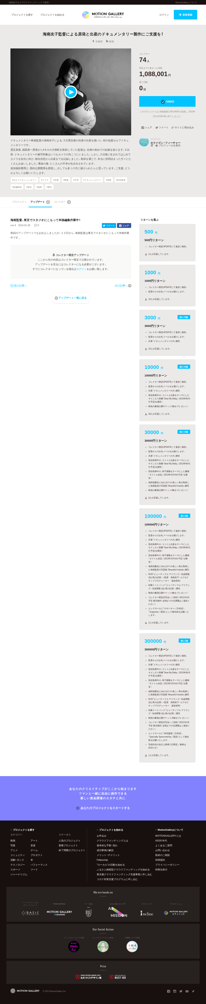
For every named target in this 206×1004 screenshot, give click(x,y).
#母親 (108, 179)
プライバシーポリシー (167, 864)
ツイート (164, 127)
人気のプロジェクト (69, 840)
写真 (12, 845)
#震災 (49, 186)
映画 (111, 41)
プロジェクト (19, 201)
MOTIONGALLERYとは (168, 835)
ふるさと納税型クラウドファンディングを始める (122, 869)
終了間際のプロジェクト (71, 850)
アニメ (14, 850)
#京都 (56, 179)
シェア (148, 127)
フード (34, 869)
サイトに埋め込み (184, 127)
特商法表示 (161, 869)
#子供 (76, 179)
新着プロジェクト (68, 845)
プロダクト (37, 855)
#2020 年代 (161, 840)
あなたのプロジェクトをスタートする (105, 808)
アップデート (39, 201)
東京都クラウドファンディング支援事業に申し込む (122, 874)
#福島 (39, 186)
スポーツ (15, 869)
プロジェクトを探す (22, 14)
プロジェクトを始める (52, 14)
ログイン (164, 14)
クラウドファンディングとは (112, 840)
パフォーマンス (39, 864)
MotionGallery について (186, 2)
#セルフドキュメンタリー (24, 179)
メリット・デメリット (108, 855)
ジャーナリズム (18, 874)
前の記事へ (20, 285)
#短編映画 (17, 186)
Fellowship (102, 860)
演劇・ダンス (17, 860)
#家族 (66, 179)
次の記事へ (121, 285)
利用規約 (160, 860)
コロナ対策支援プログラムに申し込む (117, 879)
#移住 (29, 186)
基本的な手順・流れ (107, 845)
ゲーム (34, 850)
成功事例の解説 (105, 850)
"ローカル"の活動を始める (111, 864)
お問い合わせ (162, 850)
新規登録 (187, 14)
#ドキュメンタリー (92, 179)
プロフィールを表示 (169, 145)
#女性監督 (121, 179)
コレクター (62, 201)
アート (34, 840)
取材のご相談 (162, 855)
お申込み (101, 835)
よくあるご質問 (163, 845)
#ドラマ (44, 179)
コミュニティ (17, 855)
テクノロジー (17, 864)
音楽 (33, 845)
